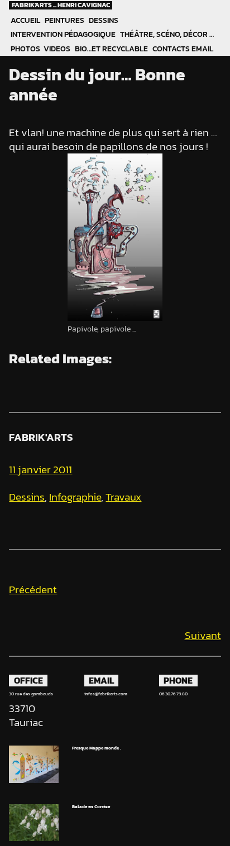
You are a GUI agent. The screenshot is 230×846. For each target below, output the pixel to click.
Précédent (33, 589)
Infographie (75, 497)
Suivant (203, 635)
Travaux (123, 497)
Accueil (25, 20)
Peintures (64, 20)
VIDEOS (57, 49)
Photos (25, 49)
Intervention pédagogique (63, 34)
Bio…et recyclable (111, 49)
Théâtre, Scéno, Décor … (167, 34)
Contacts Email (182, 49)
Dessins (103, 20)
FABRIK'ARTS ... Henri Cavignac (61, 5)
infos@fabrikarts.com (105, 693)
